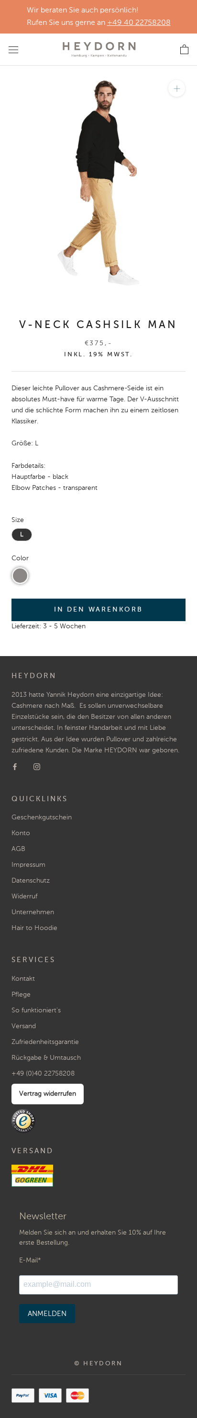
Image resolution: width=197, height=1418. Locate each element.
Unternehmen (32, 912)
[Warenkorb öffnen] (184, 50)
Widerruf (24, 896)
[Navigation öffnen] (13, 49)
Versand (23, 1026)
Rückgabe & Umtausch (46, 1058)
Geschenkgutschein (41, 817)
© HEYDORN (98, 1364)
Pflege (21, 994)
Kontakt (23, 979)
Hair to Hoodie (34, 928)
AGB (18, 849)
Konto (20, 833)
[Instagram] (36, 766)
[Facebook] (14, 766)
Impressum (28, 865)
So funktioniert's (36, 1010)
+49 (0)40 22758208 (43, 1073)
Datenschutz (30, 880)
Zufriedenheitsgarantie (45, 1042)
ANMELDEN (47, 1313)
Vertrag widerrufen (47, 1093)
